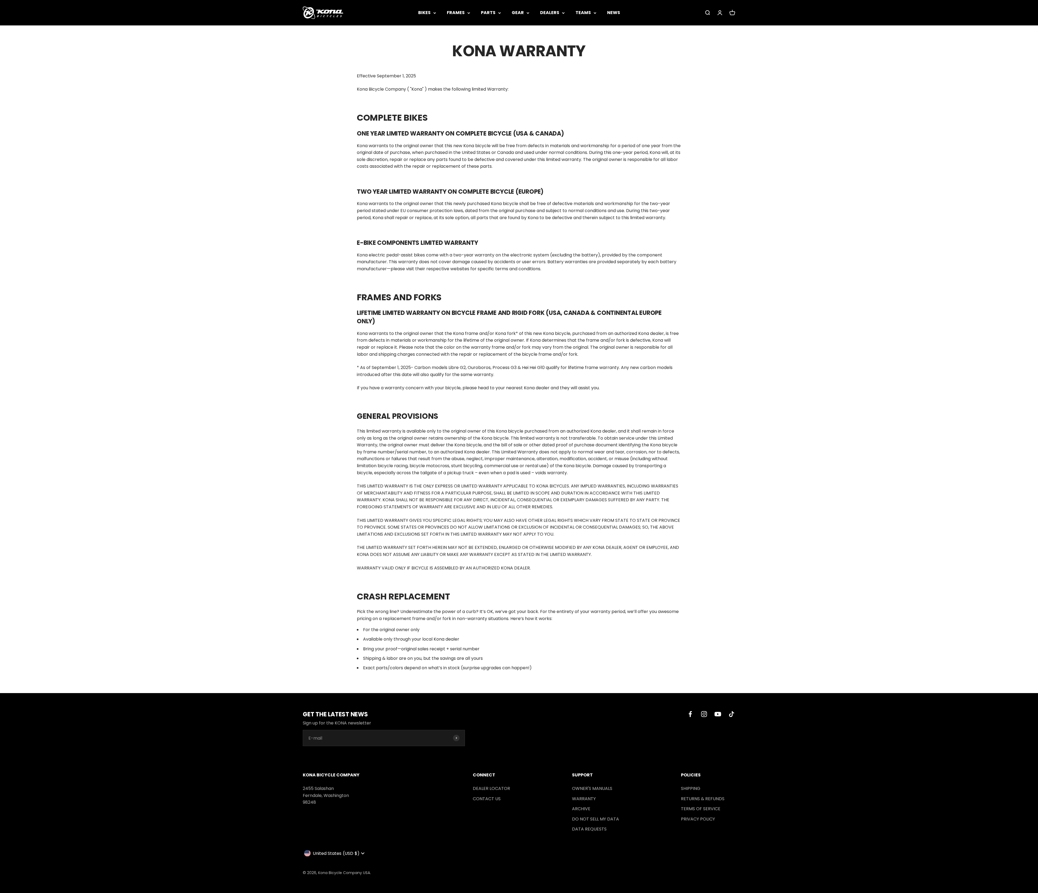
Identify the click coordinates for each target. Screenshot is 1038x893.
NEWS (613, 12)
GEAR (518, 12)
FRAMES (456, 12)
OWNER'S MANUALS (592, 788)
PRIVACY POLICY (698, 819)
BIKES (424, 12)
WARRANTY (584, 799)
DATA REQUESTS (589, 829)
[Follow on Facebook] (690, 714)
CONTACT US (487, 799)
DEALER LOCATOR (491, 788)
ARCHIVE (581, 809)
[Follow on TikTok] (731, 714)
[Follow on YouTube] (717, 714)
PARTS (488, 12)
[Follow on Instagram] (704, 714)
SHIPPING (690, 788)
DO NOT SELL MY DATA (595, 819)
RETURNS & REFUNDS (702, 799)
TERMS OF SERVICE (700, 809)
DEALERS (549, 12)
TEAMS (583, 12)
